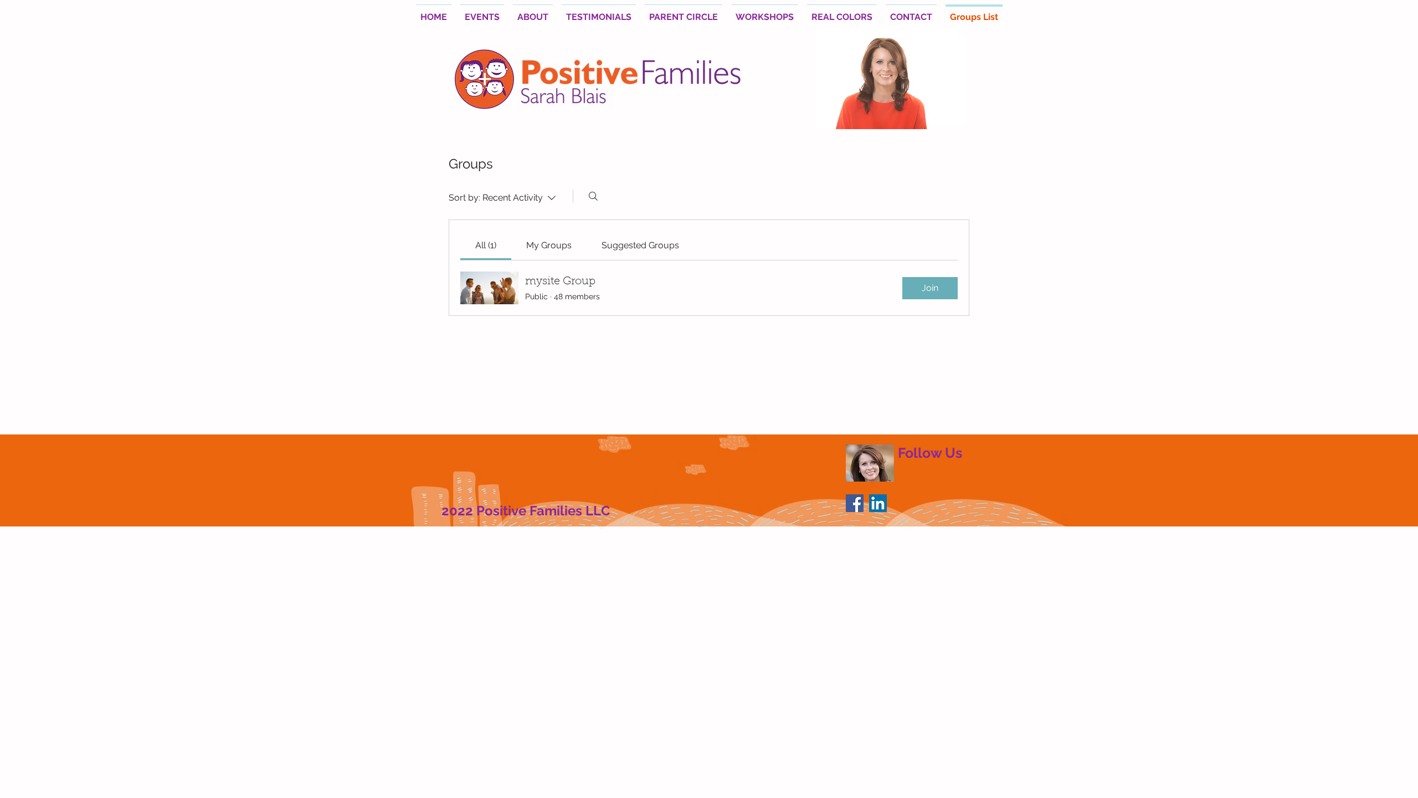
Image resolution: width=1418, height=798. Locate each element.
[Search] (593, 196)
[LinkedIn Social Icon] (878, 503)
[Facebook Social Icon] (855, 503)
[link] (485, 245)
